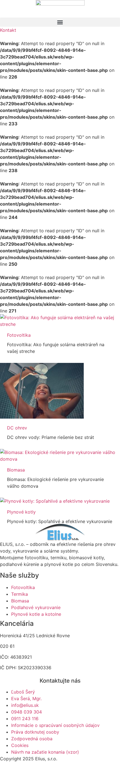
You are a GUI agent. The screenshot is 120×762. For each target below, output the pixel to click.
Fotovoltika (19, 335)
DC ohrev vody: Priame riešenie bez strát (50, 437)
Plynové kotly (21, 512)
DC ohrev (17, 428)
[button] (60, 22)
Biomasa (16, 470)
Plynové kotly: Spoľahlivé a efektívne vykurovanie (59, 521)
